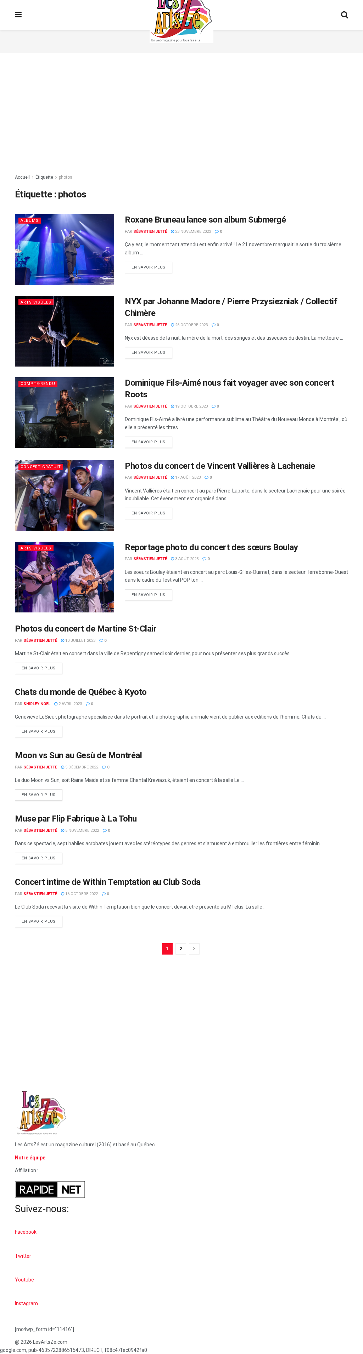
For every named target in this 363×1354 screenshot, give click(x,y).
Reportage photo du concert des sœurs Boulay (211, 547)
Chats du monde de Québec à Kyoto (81, 692)
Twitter (23, 1256)
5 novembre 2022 (81, 830)
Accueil (22, 177)
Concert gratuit (41, 467)
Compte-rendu (38, 383)
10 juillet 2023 (79, 640)
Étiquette (44, 177)
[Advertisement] (181, 113)
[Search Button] (344, 15)
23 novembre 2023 (192, 231)
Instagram (26, 1303)
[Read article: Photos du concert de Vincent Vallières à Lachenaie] (64, 495)
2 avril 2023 (69, 704)
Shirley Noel (36, 704)
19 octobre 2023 (191, 406)
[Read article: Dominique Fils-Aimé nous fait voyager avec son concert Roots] (64, 412)
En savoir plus (152, 266)
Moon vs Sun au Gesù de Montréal (78, 755)
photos (65, 177)
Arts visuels (36, 302)
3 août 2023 (186, 559)
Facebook (26, 1232)
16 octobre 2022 (81, 894)
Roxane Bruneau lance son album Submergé (205, 220)
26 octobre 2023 (191, 325)
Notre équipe (30, 1157)
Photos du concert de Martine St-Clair (85, 629)
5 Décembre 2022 (81, 767)
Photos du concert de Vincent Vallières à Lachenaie (220, 466)
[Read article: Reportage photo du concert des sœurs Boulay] (64, 577)
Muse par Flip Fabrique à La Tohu (76, 819)
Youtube (24, 1280)
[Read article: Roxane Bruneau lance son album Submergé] (64, 249)
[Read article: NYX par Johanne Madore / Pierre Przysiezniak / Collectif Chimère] (64, 331)
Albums (30, 220)
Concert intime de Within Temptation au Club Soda (108, 882)
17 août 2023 (187, 477)
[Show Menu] (18, 15)
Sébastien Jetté (150, 231)
